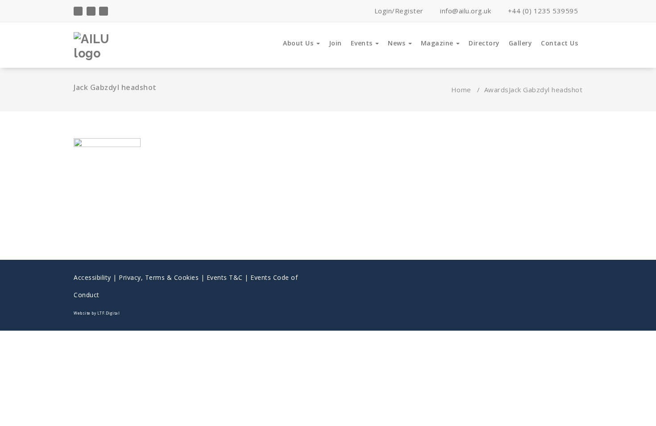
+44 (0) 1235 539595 (542, 10)
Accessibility (92, 277)
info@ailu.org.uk (464, 10)
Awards (496, 89)
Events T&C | (229, 277)
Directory (484, 43)
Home (461, 89)
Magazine (438, 43)
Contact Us (559, 43)
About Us (299, 43)
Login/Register (397, 10)
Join (335, 43)
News (397, 43)
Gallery (520, 43)
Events (363, 43)
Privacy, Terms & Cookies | (163, 277)
